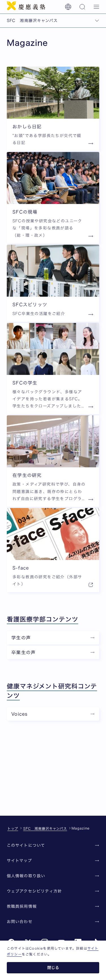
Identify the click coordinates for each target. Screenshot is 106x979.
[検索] (82, 7)
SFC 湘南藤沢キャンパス (45, 828)
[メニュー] (96, 7)
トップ (12, 828)
